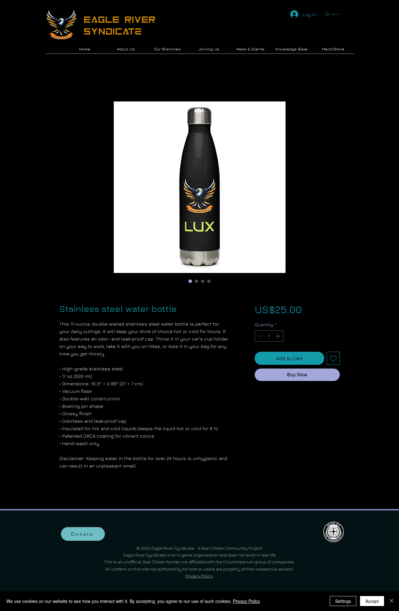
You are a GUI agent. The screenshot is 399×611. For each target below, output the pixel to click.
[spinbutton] (269, 336)
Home (66, 80)
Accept (372, 601)
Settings (343, 601)
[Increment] (278, 336)
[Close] (391, 601)
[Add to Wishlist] (333, 359)
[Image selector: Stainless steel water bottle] (190, 282)
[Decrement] (259, 336)
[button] (333, 14)
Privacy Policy (199, 576)
